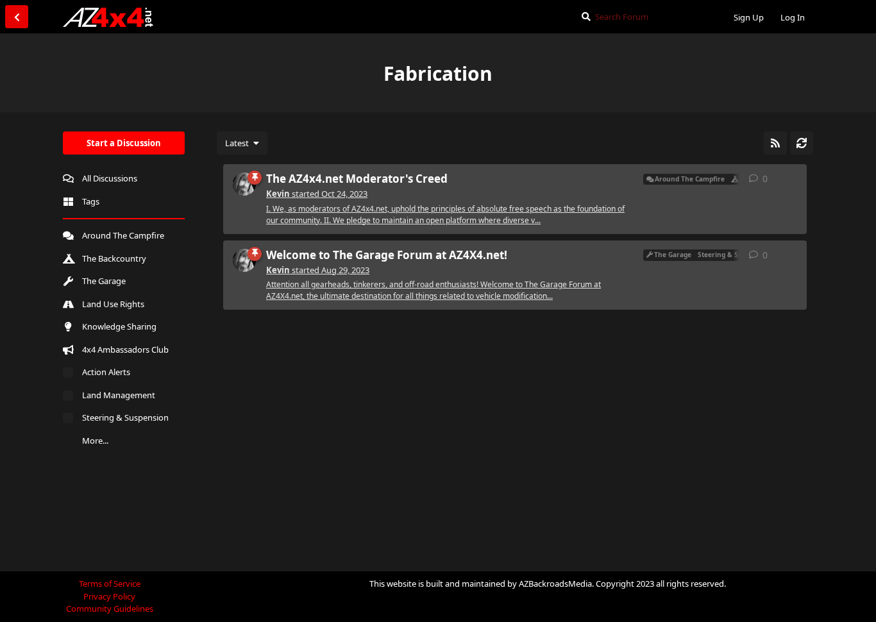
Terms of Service (109, 583)
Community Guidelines (109, 608)
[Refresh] (801, 143)
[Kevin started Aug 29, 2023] (244, 260)
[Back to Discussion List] (16, 16)
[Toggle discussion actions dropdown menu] (792, 178)
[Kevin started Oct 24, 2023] (244, 184)
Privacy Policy (109, 596)
